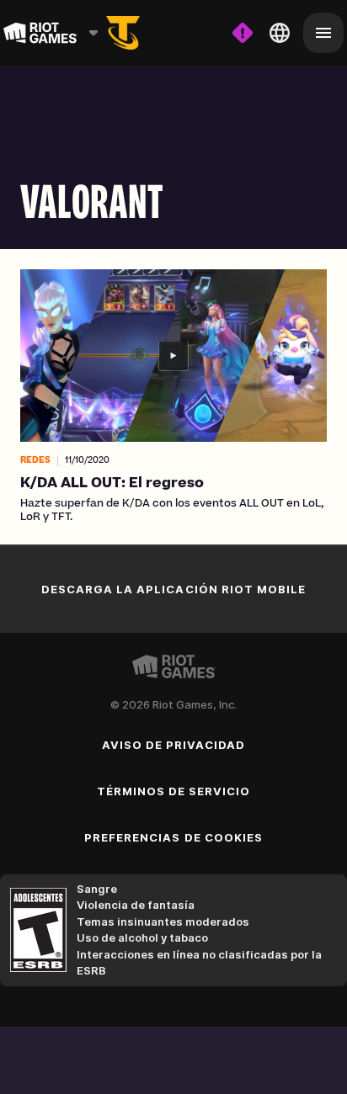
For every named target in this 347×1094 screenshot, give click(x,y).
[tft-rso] (123, 33)
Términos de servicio (174, 791)
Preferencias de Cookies (173, 837)
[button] (173, 396)
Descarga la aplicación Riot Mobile (173, 589)
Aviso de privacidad (174, 744)
